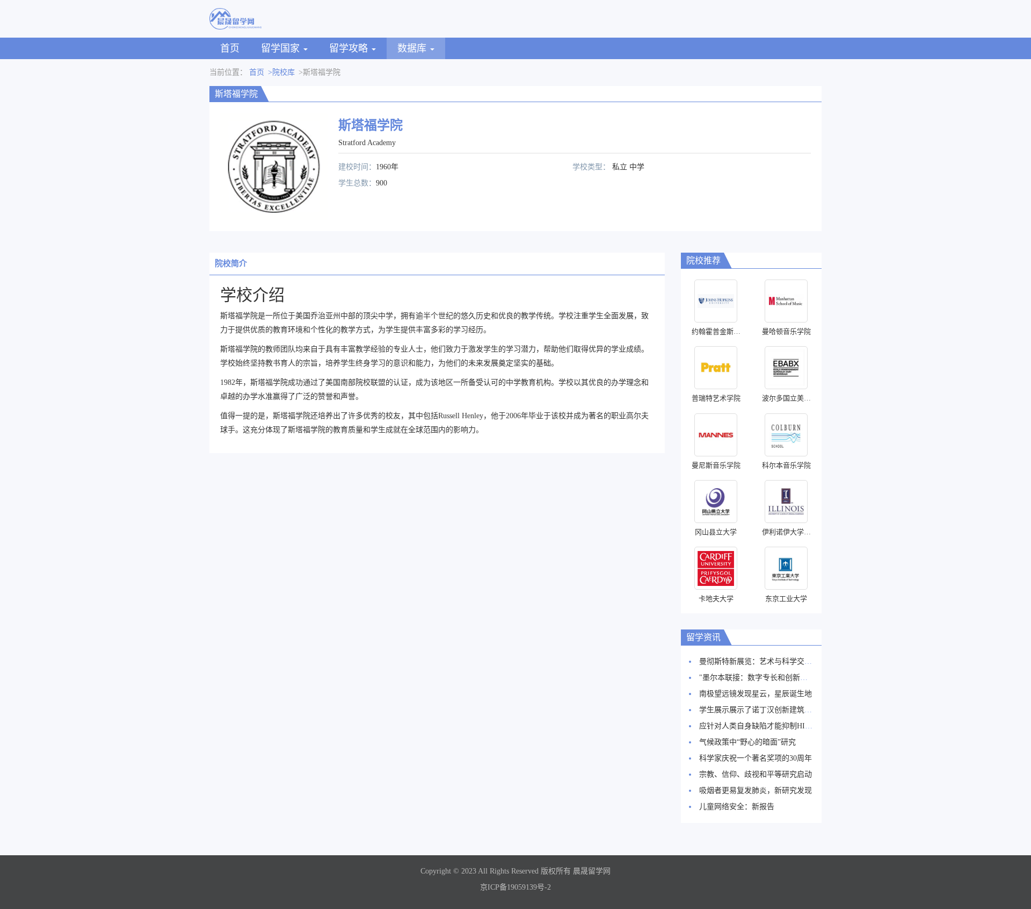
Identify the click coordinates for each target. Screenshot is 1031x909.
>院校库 (281, 72)
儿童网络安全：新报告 (736, 807)
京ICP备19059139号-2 (515, 887)
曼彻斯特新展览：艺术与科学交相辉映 (763, 661)
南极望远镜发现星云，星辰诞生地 (755, 694)
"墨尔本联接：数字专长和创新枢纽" (758, 678)
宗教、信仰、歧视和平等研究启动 (755, 774)
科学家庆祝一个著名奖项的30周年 (755, 758)
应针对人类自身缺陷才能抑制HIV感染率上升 (773, 726)
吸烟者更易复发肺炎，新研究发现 (755, 790)
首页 (229, 48)
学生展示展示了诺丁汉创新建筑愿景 (759, 710)
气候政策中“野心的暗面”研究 (747, 742)
